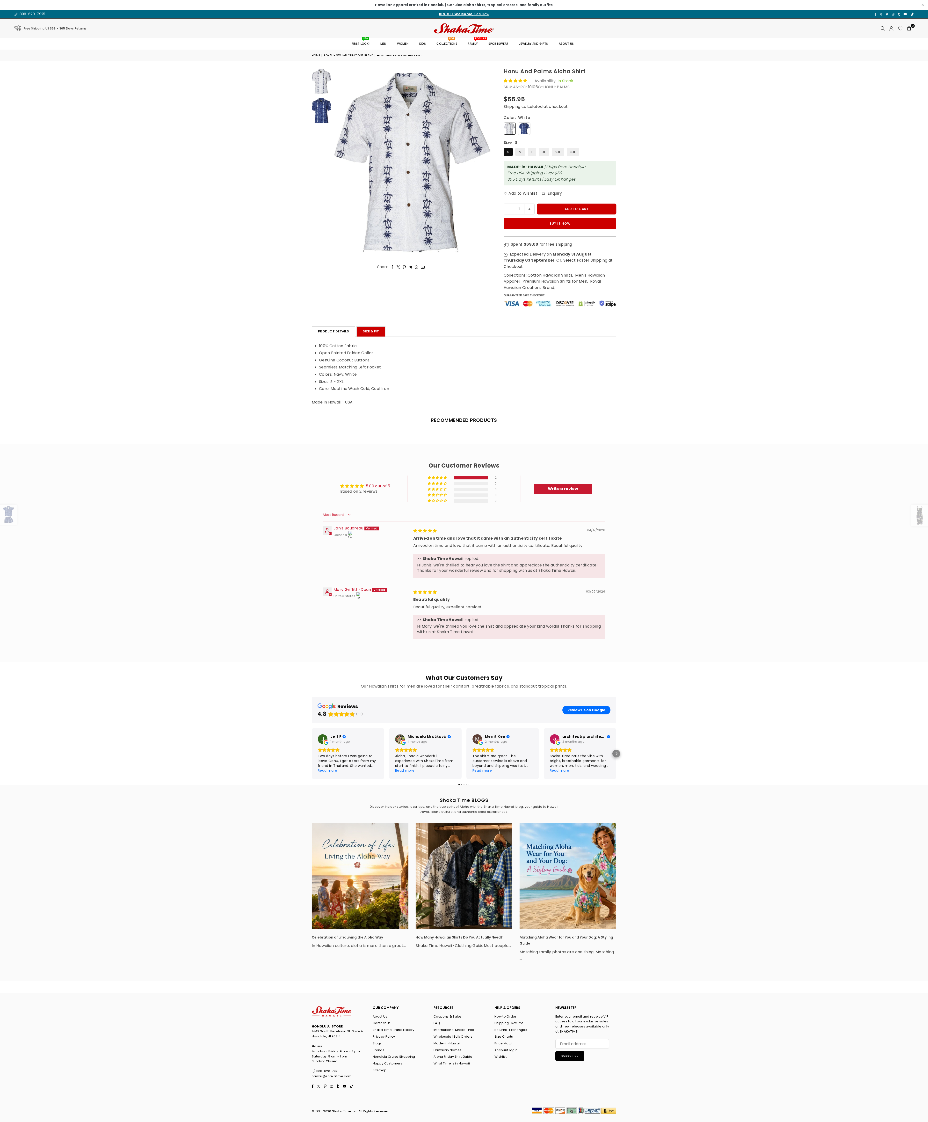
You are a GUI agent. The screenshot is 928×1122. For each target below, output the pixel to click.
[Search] (882, 28)
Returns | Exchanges (510, 1029)
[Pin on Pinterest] (404, 267)
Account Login (505, 1050)
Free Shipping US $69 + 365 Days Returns (55, 28)
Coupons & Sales (448, 1016)
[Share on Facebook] (392, 267)
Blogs (377, 1043)
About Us (380, 1016)
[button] (909, 28)
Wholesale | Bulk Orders (453, 1036)
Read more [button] (327, 770)
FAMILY (474, 42)
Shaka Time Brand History (393, 1029)
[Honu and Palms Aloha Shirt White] (321, 81)
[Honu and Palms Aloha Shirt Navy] (321, 110)
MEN (383, 44)
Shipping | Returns (509, 1023)
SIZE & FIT (371, 331)
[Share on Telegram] (410, 267)
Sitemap (379, 1070)
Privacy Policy (384, 1036)
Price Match (504, 1043)
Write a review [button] (563, 488)
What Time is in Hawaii (452, 1063)
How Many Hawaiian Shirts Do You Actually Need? (459, 937)
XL (544, 152)
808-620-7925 (31, 14)
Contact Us (382, 1023)
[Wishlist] (900, 28)
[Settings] (891, 28)
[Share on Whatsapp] (416, 267)
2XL (558, 152)
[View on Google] (322, 739)
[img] (425, 531)
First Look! (361, 42)
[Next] (485, 163)
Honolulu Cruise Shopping (394, 1056)
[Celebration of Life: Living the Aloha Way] (360, 876)
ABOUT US (566, 44)
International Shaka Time (454, 1029)
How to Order (505, 1016)
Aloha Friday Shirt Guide (453, 1056)
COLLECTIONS (446, 42)
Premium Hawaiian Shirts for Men (554, 281)
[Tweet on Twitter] (398, 267)
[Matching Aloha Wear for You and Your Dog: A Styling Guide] (568, 876)
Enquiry (554, 193)
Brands (378, 1050)
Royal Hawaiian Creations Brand (348, 55)
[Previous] (340, 163)
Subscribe (569, 1056)
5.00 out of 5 (378, 486)
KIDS (422, 44)
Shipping (512, 106)
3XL (573, 152)
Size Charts (503, 1036)
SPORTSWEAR (498, 44)
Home (316, 55)
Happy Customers (387, 1063)
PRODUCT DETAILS (333, 331)
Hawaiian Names (447, 1050)
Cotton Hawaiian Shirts (550, 275)
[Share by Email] (423, 267)
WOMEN (403, 44)
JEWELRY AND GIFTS (533, 44)
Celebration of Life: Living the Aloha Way (347, 937)
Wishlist (500, 1056)
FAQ (437, 1023)
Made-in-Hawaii (447, 1043)
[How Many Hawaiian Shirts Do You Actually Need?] (464, 876)
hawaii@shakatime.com (331, 1076)
